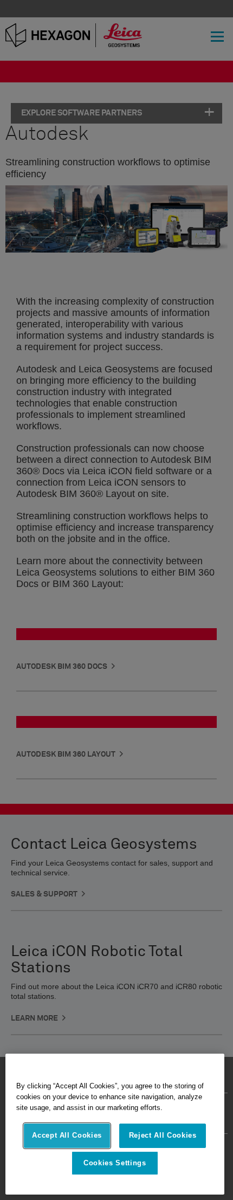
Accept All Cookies (67, 1135)
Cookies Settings (114, 1163)
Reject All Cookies (163, 1135)
